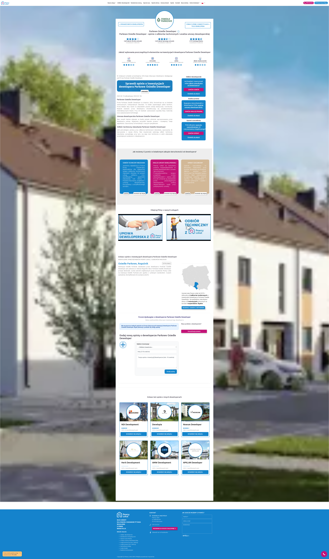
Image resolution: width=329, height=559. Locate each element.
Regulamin (121, 524)
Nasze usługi (111, 3)
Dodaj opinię (171, 371)
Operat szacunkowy (126, 538)
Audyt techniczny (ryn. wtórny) (129, 542)
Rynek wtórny (155, 3)
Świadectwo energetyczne (128, 536)
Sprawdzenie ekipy (125, 546)
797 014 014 (309, 3)
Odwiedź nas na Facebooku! (160, 532)
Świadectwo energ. (136, 3)
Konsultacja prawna (194, 331)
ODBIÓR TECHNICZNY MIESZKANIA (134, 163)
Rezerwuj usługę (322, 3)
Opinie (172, 3)
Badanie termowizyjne (126, 550)
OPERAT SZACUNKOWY (195, 163)
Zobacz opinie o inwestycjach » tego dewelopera (197, 25)
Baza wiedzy (184, 3)
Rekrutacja (121, 528)
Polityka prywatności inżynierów (145, 556)
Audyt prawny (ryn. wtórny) (128, 544)
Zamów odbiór (193, 89)
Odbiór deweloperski (123, 3)
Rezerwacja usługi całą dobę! (164, 529)
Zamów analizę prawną (193, 111)
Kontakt (177, 3)
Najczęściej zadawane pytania (129, 522)
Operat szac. (146, 3)
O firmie (120, 526)
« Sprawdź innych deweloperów (131, 24)
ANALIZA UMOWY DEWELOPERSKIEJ (164, 163)
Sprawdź (144, 91)
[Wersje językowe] (203, 2)
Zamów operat (193, 133)
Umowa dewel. (165, 3)
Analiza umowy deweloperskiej (129, 540)
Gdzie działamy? (194, 3)
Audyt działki (124, 548)
